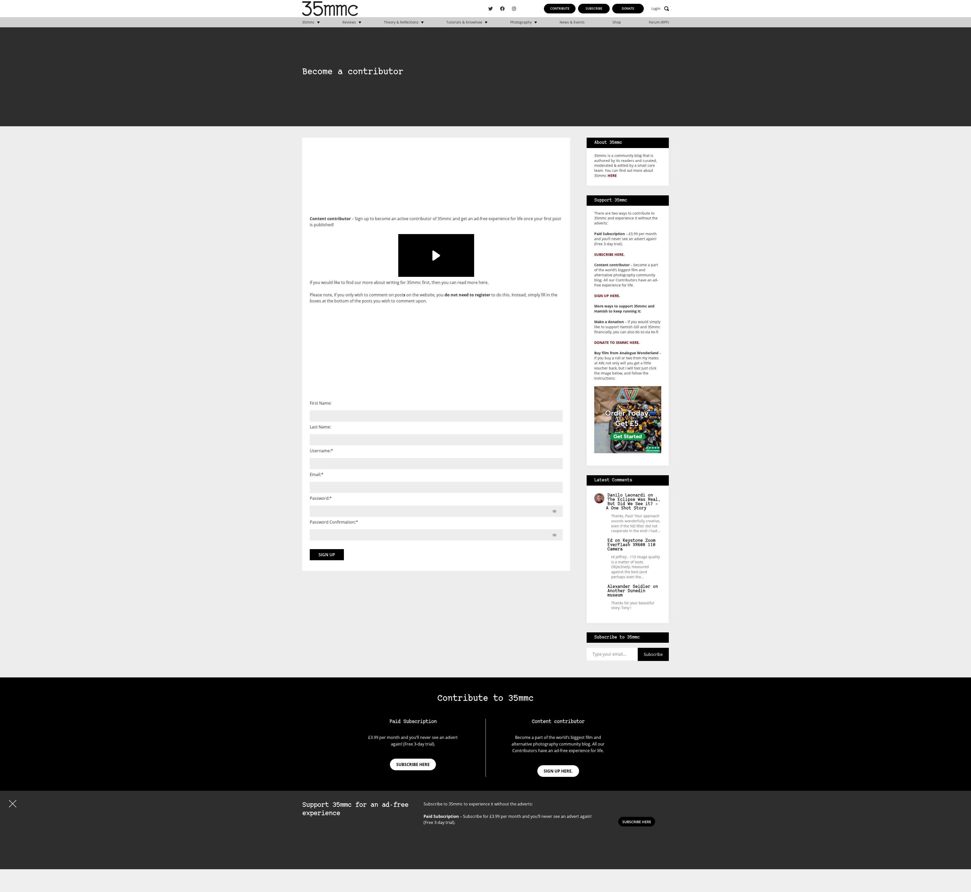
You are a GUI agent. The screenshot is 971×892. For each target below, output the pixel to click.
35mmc (308, 22)
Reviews (349, 22)
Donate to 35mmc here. (617, 342)
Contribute (559, 8)
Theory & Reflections (401, 22)
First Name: (321, 403)
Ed (609, 540)
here (483, 282)
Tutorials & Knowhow (464, 22)
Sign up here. (607, 295)
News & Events (572, 22)
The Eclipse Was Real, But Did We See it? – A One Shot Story (633, 503)
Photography (521, 22)
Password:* (321, 498)
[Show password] (554, 511)
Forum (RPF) (659, 22)
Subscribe (594, 8)
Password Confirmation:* (334, 522)
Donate (628, 8)
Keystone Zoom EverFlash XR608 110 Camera (631, 544)
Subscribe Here (636, 821)
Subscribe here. (609, 254)
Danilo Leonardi (626, 495)
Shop (616, 22)
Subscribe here (413, 764)
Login (655, 9)
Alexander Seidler (628, 587)
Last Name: (320, 427)
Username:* (321, 450)
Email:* (316, 474)
